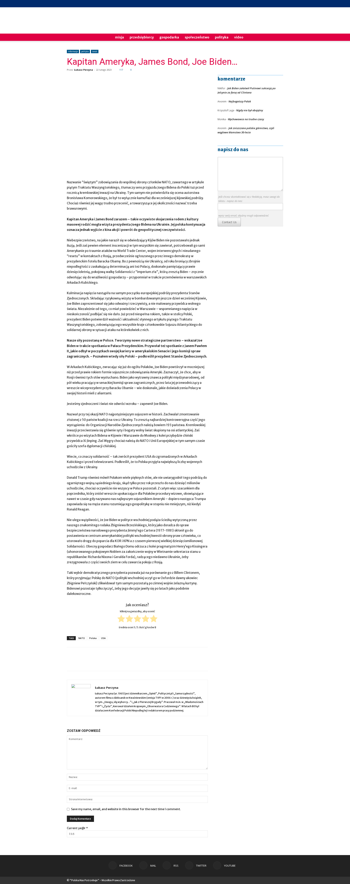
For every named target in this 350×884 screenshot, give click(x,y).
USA (103, 638)
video (238, 37)
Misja (119, 37)
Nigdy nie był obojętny (249, 110)
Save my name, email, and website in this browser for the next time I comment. (126, 809)
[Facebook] (253, 3)
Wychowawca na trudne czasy (246, 119)
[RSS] (267, 3)
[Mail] (260, 3)
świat (94, 51)
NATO (81, 638)
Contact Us (229, 222)
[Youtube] (280, 3)
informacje (73, 51)
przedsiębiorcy (142, 37)
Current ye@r (77, 828)
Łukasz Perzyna (83, 69)
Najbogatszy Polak (239, 101)
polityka (221, 37)
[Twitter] (273, 3)
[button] (278, 37)
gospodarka (169, 37)
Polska (93, 638)
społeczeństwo (197, 37)
